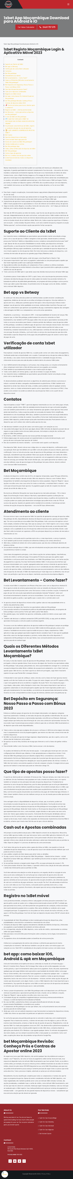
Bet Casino (8, 135)
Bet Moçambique (10, 73)
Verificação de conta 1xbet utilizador (17, 69)
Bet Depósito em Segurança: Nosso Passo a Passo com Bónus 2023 (19, 86)
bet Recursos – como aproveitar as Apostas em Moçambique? (19, 113)
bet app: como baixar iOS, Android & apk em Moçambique (19, 97)
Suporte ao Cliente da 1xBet (14, 64)
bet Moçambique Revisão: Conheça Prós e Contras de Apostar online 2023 (18, 102)
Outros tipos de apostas (13, 153)
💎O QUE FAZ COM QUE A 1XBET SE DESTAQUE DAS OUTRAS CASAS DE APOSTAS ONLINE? (19, 121)
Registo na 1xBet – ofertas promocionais (18, 110)
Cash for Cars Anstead (46, 1126)
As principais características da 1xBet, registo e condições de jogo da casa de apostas (19, 127)
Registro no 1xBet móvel (13, 94)
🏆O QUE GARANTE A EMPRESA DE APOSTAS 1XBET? (20, 131)
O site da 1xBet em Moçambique (15, 117)
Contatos (8, 71)
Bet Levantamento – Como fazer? (16, 78)
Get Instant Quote (45, 1133)
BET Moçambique (11, 151)
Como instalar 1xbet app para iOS (16, 139)
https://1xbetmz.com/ (45, 253)
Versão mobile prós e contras (14, 144)
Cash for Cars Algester (46, 1130)
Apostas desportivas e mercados (16, 137)
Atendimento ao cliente (13, 76)
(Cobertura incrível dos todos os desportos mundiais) (19, 159)
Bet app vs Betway (11, 66)
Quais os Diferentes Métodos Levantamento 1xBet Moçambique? (19, 81)
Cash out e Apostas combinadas (15, 91)
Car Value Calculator (26, 27)
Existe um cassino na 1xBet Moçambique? (18, 142)
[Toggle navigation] (68, 5)
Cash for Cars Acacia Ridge (47, 1118)
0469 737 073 (17, 1154)
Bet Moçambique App (12, 146)
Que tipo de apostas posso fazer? (16, 89)
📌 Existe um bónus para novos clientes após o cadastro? (20, 106)
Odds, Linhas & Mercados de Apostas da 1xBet (20, 149)
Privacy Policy (46, 1174)
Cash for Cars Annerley (46, 1122)
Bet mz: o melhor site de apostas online (18, 155)
